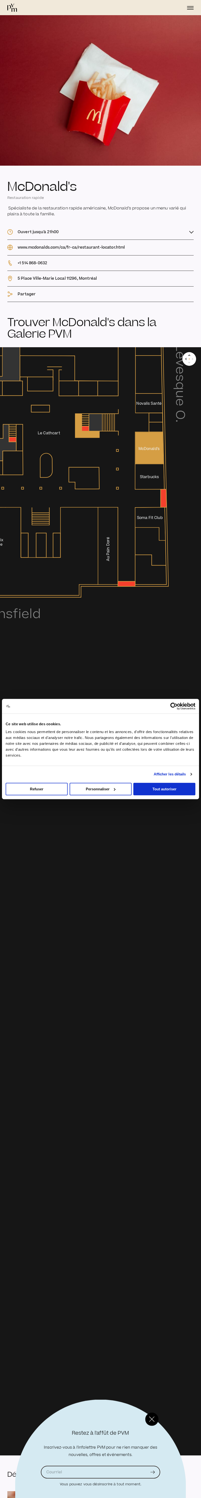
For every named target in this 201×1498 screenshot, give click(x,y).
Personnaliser (98, 789)
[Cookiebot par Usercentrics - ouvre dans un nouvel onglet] (173, 706)
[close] (152, 1419)
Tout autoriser (164, 789)
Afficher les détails (170, 774)
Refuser (36, 789)
